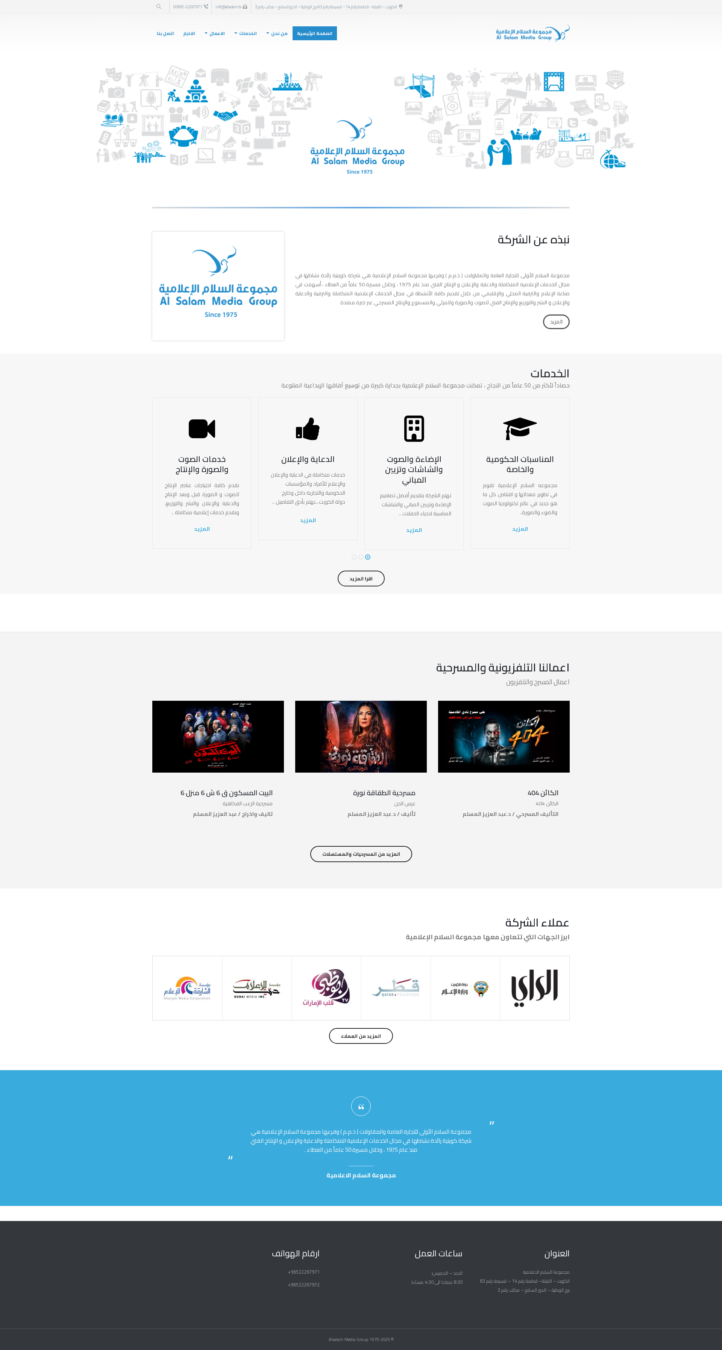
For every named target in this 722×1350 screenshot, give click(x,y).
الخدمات (248, 33)
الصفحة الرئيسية (314, 33)
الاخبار (189, 33)
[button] (159, 6)
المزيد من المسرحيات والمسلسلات (361, 853)
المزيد (556, 321)
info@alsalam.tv (228, 7)
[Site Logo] (533, 33)
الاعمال (217, 33)
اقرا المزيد (361, 578)
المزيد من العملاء (361, 1035)
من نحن (279, 33)
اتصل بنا (165, 33)
